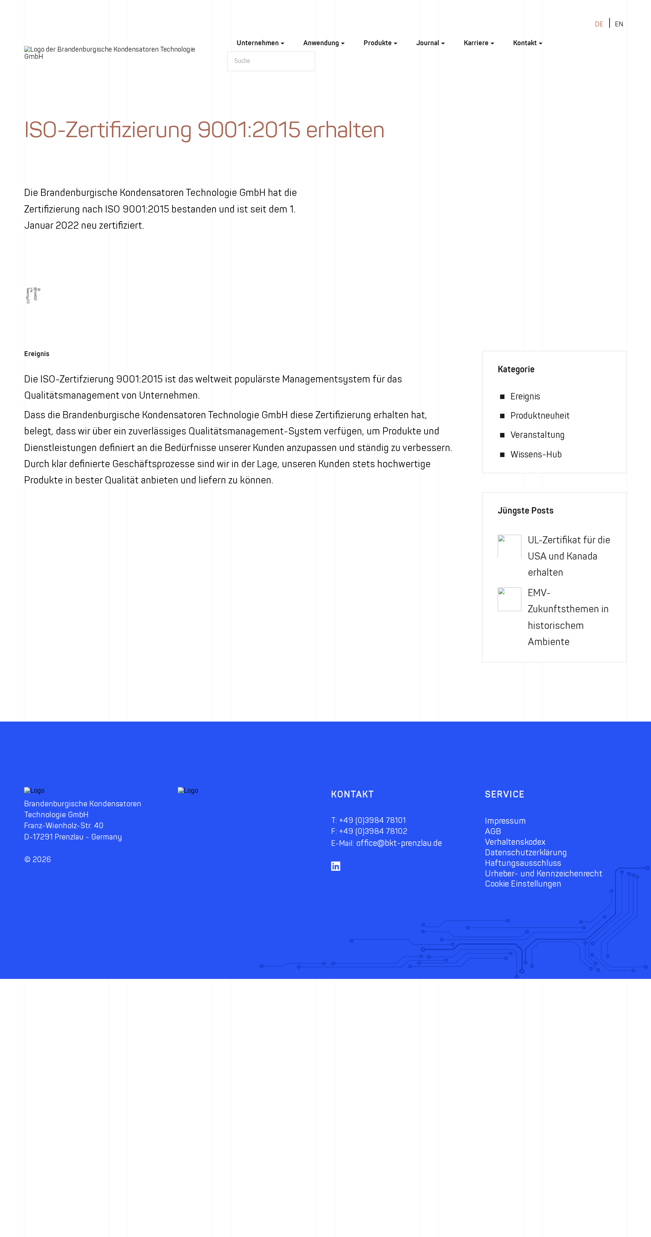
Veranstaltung (537, 435)
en (619, 24)
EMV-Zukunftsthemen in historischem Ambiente (568, 617)
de (599, 24)
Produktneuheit (540, 415)
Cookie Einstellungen (523, 883)
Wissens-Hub (536, 454)
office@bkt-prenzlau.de (399, 843)
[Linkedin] (338, 871)
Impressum (505, 820)
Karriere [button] (476, 42)
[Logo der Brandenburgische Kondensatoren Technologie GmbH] (116, 53)
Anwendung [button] (321, 42)
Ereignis (36, 353)
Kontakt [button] (525, 42)
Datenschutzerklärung (526, 852)
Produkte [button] (378, 42)
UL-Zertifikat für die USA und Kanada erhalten (569, 556)
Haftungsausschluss (523, 863)
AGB (493, 831)
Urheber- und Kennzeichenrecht (543, 873)
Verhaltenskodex (515, 841)
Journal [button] (427, 42)
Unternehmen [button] (258, 42)
